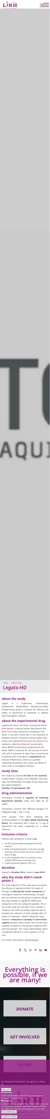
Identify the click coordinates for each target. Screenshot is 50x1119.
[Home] (10, 4)
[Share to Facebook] (20, 950)
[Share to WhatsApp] (30, 950)
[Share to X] (25, 950)
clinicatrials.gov (31, 940)
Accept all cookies (9, 1117)
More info (6, 1089)
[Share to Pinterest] (35, 950)
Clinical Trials (16, 683)
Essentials (7, 1092)
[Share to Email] (46, 950)
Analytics (7, 1101)
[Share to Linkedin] (40, 950)
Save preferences (9, 1112)
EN (42, 5)
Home (5, 683)
